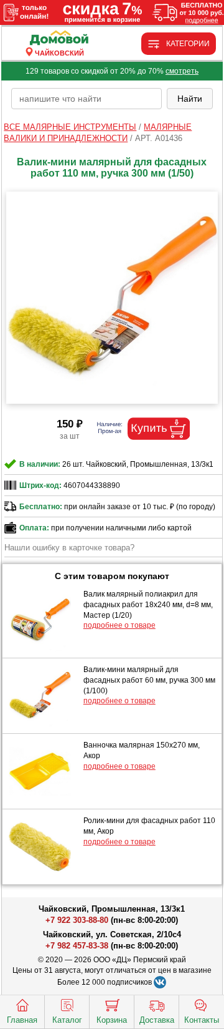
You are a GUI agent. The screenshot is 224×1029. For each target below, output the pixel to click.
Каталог (67, 1020)
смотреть (182, 71)
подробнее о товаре (119, 625)
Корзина (111, 1020)
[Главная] (59, 38)
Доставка (156, 1020)
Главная (22, 1020)
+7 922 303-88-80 (76, 920)
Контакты (201, 1020)
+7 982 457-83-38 (76, 945)
